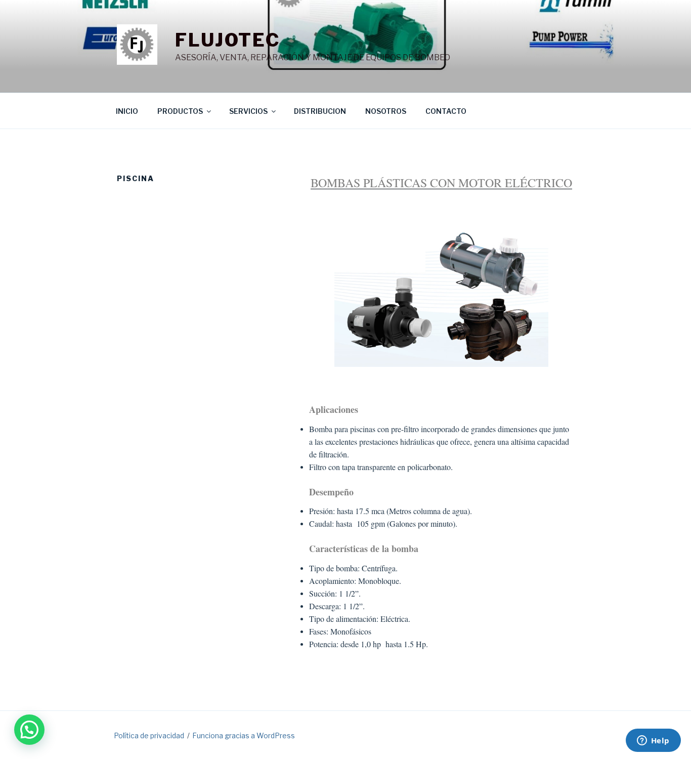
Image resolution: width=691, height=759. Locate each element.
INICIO (127, 111)
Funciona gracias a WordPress (243, 735)
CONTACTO (445, 111)
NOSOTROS (385, 111)
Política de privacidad (149, 735)
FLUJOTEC (227, 40)
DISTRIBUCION (320, 111)
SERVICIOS (248, 111)
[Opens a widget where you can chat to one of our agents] (653, 741)
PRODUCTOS (180, 111)
